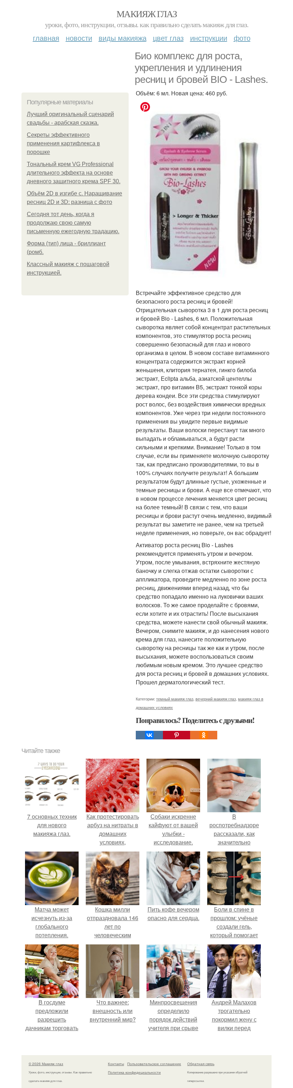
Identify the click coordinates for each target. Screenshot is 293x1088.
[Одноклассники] (203, 735)
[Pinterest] (176, 735)
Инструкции (208, 38)
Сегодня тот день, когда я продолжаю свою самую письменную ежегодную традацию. (73, 222)
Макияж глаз (146, 14)
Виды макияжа (122, 38)
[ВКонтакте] (149, 735)
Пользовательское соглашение (154, 1063)
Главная (46, 38)
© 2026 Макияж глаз (46, 1063)
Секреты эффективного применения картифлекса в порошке (63, 143)
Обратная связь (200, 1063)
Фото (242, 38)
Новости (79, 38)
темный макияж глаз (174, 699)
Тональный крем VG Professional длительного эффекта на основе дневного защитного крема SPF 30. (73, 172)
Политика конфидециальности (134, 1072)
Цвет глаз (168, 38)
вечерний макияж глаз (215, 699)
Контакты (116, 1063)
